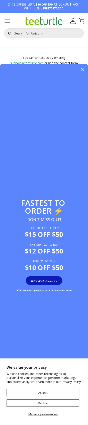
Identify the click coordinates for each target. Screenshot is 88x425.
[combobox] (44, 33)
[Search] (8, 32)
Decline (43, 403)
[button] (7, 21)
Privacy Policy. (71, 382)
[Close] (82, 70)
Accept (43, 392)
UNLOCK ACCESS (44, 281)
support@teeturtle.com (27, 63)
